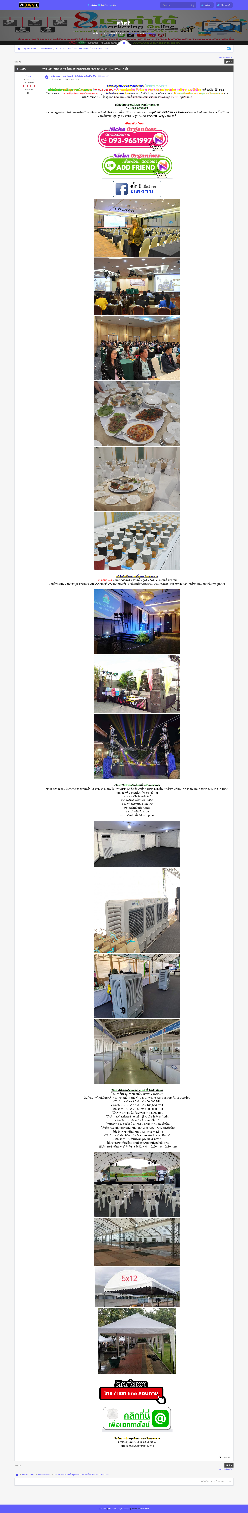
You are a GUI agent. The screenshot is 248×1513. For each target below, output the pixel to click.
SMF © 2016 (112, 1509)
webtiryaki (144, 1508)
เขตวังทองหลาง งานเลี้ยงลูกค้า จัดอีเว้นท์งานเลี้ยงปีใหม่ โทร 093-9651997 (79, 76)
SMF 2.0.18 (103, 1509)
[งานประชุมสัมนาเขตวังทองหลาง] (132, 150)
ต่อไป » (231, 57)
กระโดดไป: (205, 1481)
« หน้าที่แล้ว (223, 57)
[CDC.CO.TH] (28, 5)
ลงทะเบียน (150, 33)
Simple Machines (124, 1509)
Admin (28, 76)
